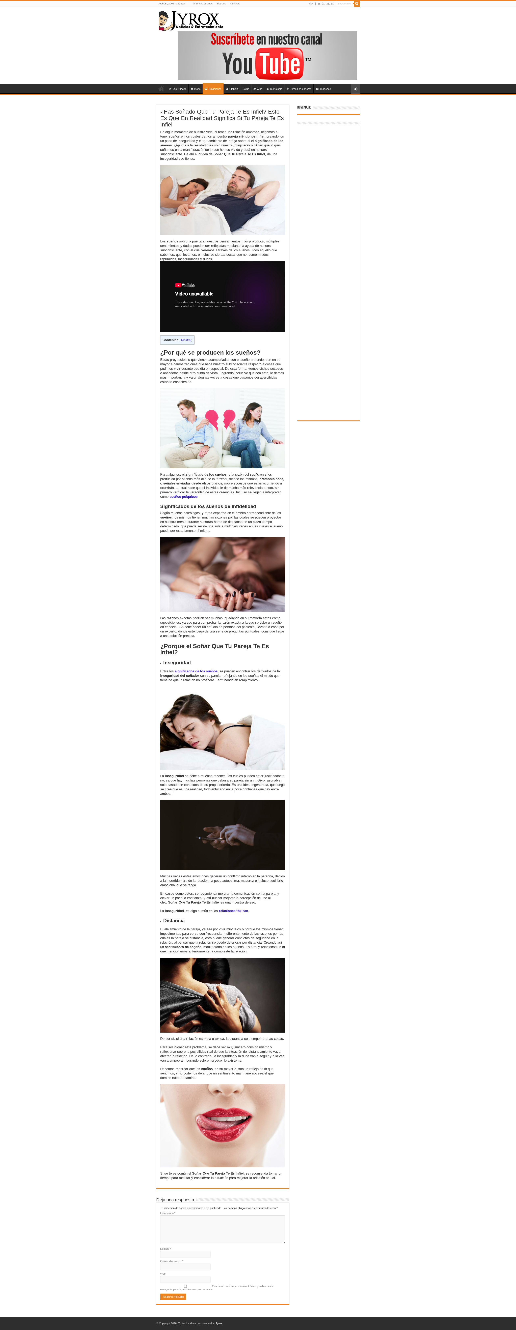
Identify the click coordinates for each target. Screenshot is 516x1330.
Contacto (235, 3)
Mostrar (186, 340)
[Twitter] (319, 3)
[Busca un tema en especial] (357, 4)
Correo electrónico (171, 1261)
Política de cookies (202, 3)
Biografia (221, 3)
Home (161, 88)
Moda (197, 88)
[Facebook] (315, 3)
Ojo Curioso (179, 88)
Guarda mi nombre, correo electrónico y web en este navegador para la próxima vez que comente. (216, 1288)
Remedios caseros (300, 88)
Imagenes (325, 88)
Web (162, 1273)
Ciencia (233, 88)
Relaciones (215, 88)
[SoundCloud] (328, 3)
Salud (245, 88)
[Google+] (311, 3)
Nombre (165, 1248)
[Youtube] (323, 3)
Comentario (167, 1213)
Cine (259, 88)
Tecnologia (276, 88)
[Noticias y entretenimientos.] (191, 20)
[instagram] (332, 3)
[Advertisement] (328, 272)
